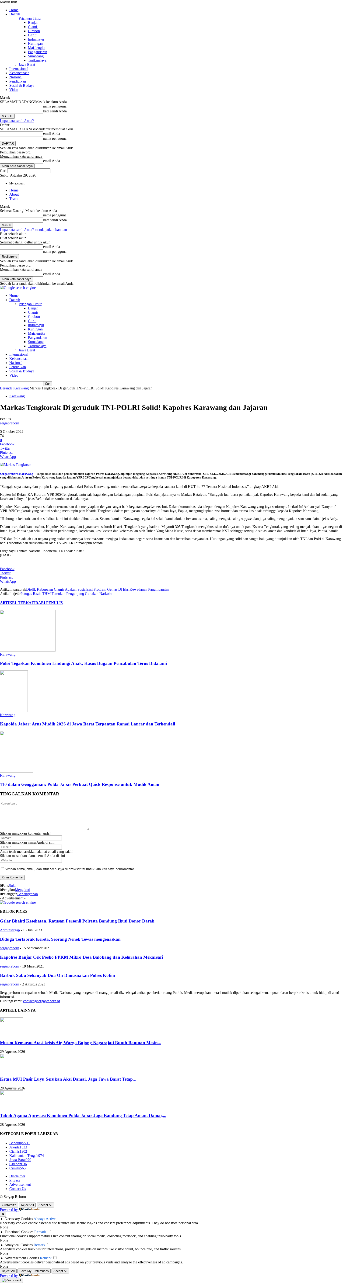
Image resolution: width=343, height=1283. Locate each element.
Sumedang (36, 56)
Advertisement (20, 1184)
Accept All (45, 1205)
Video (13, 90)
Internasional (18, 69)
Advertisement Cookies (21, 1258)
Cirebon (34, 31)
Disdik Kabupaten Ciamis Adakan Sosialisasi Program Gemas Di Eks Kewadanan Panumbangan (97, 589)
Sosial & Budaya (21, 85)
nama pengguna (54, 106)
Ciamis (33, 27)
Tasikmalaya (37, 60)
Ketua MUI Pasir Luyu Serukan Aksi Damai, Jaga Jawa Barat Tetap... (68, 1079)
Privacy (15, 1180)
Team (13, 199)
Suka (12, 886)
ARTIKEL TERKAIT (17, 603)
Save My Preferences (34, 1271)
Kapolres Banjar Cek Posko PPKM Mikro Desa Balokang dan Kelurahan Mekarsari (81, 957)
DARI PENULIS (49, 603)
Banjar (33, 22)
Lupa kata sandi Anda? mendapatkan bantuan (33, 230)
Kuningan (35, 43)
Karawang (21, 388)
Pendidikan (17, 81)
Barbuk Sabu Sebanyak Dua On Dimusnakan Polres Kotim (57, 975)
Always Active (45, 1219)
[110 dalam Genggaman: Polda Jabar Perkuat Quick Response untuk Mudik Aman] (16, 771)
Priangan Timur (30, 18)
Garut (32, 35)
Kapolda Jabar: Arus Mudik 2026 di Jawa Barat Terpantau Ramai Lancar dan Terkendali (87, 723)
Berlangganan (27, 894)
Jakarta (18, 1147)
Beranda (6, 388)
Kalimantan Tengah (26, 1156)
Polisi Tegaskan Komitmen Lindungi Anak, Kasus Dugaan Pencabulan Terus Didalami (83, 663)
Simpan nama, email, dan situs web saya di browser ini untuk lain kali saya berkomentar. (70, 869)
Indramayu (36, 39)
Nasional (15, 77)
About (14, 194)
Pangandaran (37, 52)
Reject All (27, 1205)
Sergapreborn (9, 473)
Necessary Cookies (19, 1219)
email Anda (51, 133)
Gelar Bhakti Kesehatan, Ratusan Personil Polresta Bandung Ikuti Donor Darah (77, 921)
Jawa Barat (27, 64)
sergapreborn (9, 423)
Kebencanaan (19, 73)
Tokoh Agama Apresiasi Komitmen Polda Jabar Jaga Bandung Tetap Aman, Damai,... (83, 1115)
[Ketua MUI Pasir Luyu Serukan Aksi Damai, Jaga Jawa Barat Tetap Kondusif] (11, 1070)
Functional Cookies (19, 1232)
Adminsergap (10, 930)
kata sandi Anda (55, 111)
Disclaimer (17, 1176)
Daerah (14, 14)
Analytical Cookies (18, 1245)
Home (13, 10)
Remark (40, 1232)
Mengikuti (22, 890)
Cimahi (17, 1168)
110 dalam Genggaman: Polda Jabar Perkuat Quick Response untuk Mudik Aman (79, 784)
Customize (9, 1205)
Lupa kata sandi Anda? (17, 121)
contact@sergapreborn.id (41, 1001)
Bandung (19, 1143)
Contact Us (17, 1189)
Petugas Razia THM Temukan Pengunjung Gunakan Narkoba (66, 594)
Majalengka (36, 48)
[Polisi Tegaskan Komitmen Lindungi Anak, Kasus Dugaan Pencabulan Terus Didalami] (28, 650)
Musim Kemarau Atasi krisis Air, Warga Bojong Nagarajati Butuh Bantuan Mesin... (80, 1042)
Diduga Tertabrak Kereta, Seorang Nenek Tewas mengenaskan (60, 939)
